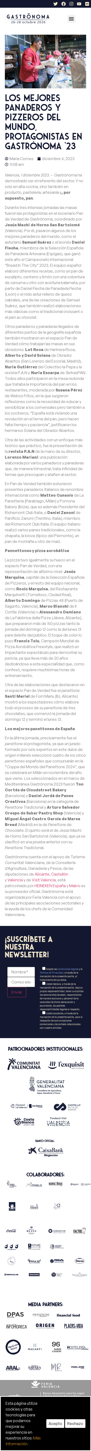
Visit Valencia (44, 880)
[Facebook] (63, 4)
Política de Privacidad (51, 972)
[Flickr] (87, 4)
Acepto (55, 1423)
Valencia (15, 880)
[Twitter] (55, 4)
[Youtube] (79, 4)
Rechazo (75, 1423)
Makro (74, 885)
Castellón (59, 874)
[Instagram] (71, 4)
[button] (71, 19)
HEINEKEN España (50, 885)
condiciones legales (68, 969)
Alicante (42, 874)
